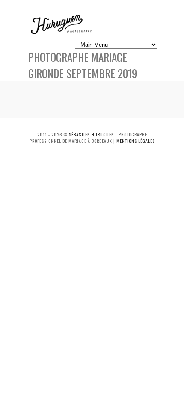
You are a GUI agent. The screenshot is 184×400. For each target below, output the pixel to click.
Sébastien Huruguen (91, 134)
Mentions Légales (135, 141)
